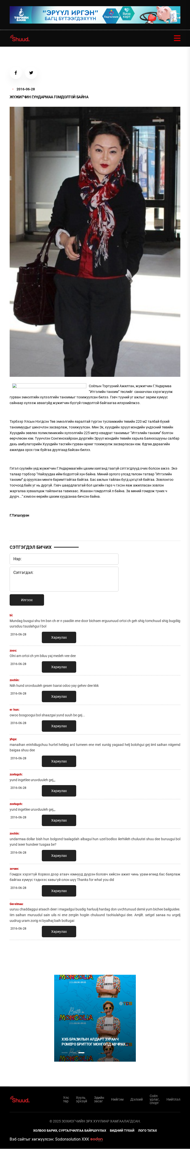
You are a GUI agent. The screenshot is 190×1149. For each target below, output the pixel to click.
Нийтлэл (173, 1099)
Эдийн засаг (99, 1099)
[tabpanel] (95, 1018)
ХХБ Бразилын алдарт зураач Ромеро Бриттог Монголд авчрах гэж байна (93, 1042)
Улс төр (66, 1099)
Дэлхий (136, 1099)
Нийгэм (117, 1099)
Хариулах (59, 637)
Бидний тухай (122, 1130)
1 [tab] (65, 954)
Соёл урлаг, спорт (155, 1099)
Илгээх (27, 600)
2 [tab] (73, 1052)
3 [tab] (81, 1052)
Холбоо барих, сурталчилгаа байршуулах (69, 1130)
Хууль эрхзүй (81, 1099)
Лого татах (147, 1130)
